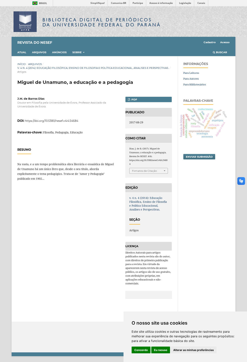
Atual (21, 52)
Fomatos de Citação (144, 170)
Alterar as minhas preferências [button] (193, 350)
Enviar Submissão (199, 156)
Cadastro (210, 42)
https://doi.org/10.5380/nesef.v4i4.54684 (51, 121)
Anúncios (59, 52)
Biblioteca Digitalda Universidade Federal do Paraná (101, 22)
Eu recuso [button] (160, 350)
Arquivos (39, 52)
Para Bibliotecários (194, 84)
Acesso (225, 42)
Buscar (221, 52)
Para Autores (191, 78)
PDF (134, 99)
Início (21, 64)
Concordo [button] (141, 350)
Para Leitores (191, 73)
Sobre (77, 52)
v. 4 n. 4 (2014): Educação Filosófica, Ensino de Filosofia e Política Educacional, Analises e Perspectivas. (93, 67)
